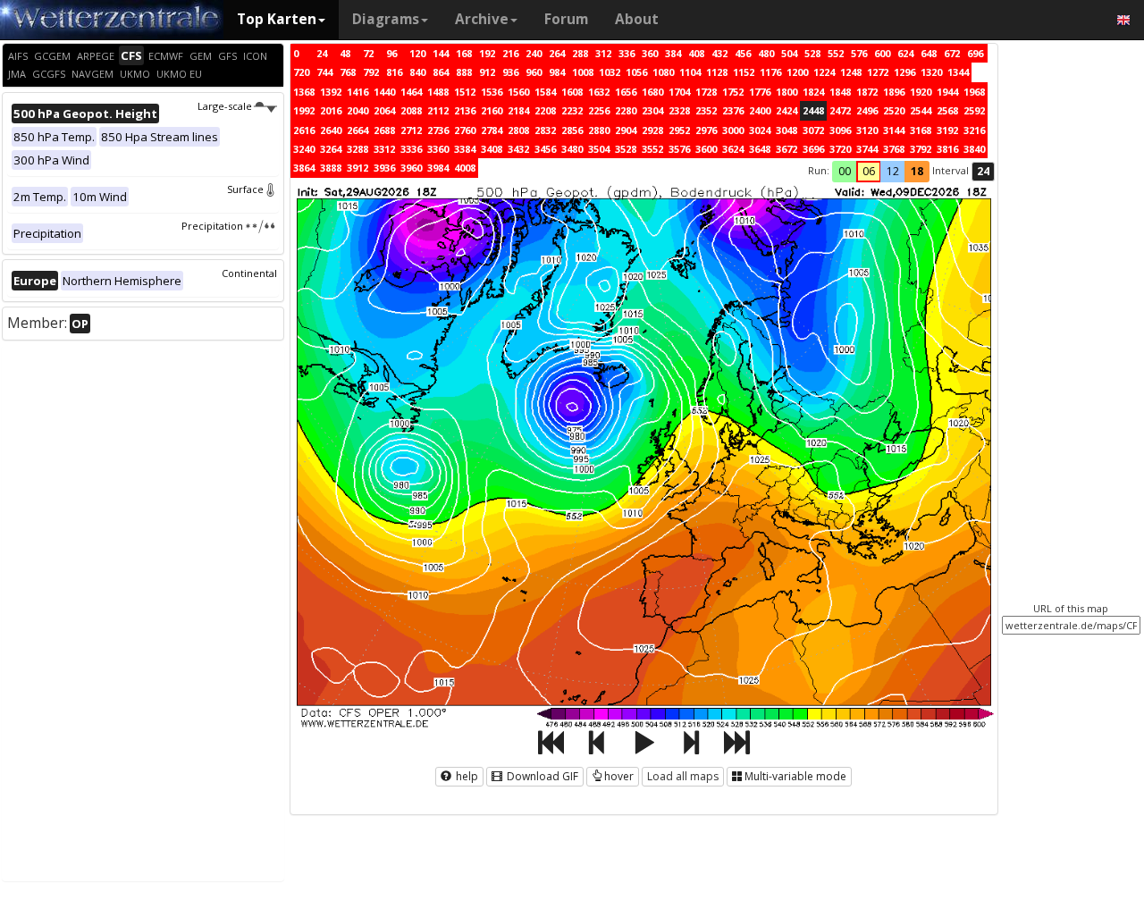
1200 (797, 72)
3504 (599, 149)
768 (348, 72)
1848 (840, 91)
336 (626, 53)
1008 (582, 72)
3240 (304, 149)
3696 (813, 149)
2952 (679, 130)
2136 (464, 110)
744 (324, 72)
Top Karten (276, 19)
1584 (545, 91)
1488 (438, 91)
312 (603, 53)
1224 (824, 72)
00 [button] (844, 171)
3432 (518, 149)
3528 (625, 149)
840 (417, 72)
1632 (599, 91)
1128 (717, 72)
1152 (743, 72)
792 (371, 72)
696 (975, 53)
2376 (733, 110)
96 (391, 53)
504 (789, 53)
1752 (733, 91)
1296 (904, 72)
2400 (759, 110)
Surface (245, 189)
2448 (813, 110)
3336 (411, 149)
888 (464, 72)
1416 (357, 91)
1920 (920, 91)
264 (557, 53)
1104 (690, 72)
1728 (706, 91)
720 (301, 72)
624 (905, 53)
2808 (518, 130)
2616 (304, 130)
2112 (438, 110)
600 (882, 53)
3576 (679, 149)
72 (368, 53)
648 (929, 53)
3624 (733, 149)
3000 (733, 130)
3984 (438, 167)
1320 (931, 72)
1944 (947, 91)
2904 (625, 130)
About (637, 19)
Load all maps (683, 776)
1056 (636, 72)
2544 (920, 110)
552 (836, 53)
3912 (357, 167)
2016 (330, 110)
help (465, 776)
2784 (491, 130)
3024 (759, 130)
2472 (840, 110)
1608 (572, 91)
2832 (545, 130)
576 (859, 53)
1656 (625, 91)
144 (441, 53)
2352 (706, 110)
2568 (947, 110)
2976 (706, 130)
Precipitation (212, 225)
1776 (759, 91)
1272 (877, 72)
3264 (330, 149)
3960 (411, 167)
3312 (384, 149)
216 (510, 53)
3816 (947, 149)
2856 (572, 130)
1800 (786, 91)
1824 (813, 91)
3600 (706, 149)
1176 (770, 72)
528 (812, 53)
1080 (663, 72)
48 (345, 53)
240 (534, 53)
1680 (652, 91)
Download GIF (541, 776)
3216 (974, 130)
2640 (330, 130)
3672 (786, 149)
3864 (304, 167)
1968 (974, 91)
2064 (384, 110)
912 (487, 72)
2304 (652, 110)
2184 (518, 110)
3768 (893, 149)
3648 (759, 149)
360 (650, 53)
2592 (974, 110)
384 (673, 53)
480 (766, 53)
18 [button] (917, 171)
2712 (411, 130)
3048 (786, 130)
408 (696, 53)
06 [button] (868, 171)
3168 (920, 130)
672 (952, 53)
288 (580, 53)
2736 (438, 130)
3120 (867, 130)
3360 (438, 149)
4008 (464, 167)
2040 (357, 110)
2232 (572, 110)
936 (510, 72)
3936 (384, 167)
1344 (958, 72)
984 (557, 72)
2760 (464, 130)
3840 (974, 149)
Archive (482, 19)
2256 (599, 110)
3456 (545, 149)
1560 (518, 91)
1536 (491, 91)
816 (394, 72)
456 (743, 53)
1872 (867, 91)
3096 (840, 130)
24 (321, 53)
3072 (813, 130)
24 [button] (983, 171)
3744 (867, 149)
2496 (867, 110)
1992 (304, 110)
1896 (893, 91)
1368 (304, 91)
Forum (566, 19)
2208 (545, 110)
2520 (893, 110)
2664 (357, 130)
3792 (920, 149)
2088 (411, 110)
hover (619, 776)
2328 (679, 110)
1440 (384, 91)
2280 (625, 110)
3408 (491, 149)
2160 (491, 110)
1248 (851, 72)
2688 (384, 130)
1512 (464, 91)
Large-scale (225, 106)
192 (487, 53)
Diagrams (385, 19)
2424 (786, 110)
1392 (330, 91)
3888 (330, 167)
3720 (840, 149)
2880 (599, 130)
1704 (679, 91)
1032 (609, 72)
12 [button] (893, 171)
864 (441, 72)
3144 (893, 130)
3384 (464, 149)
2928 (652, 130)
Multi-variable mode (795, 776)
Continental (249, 273)
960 (534, 72)
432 (719, 53)
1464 (411, 91)
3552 (652, 149)
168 (464, 53)
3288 (357, 149)
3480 (572, 149)
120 (417, 53)
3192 (947, 130)
